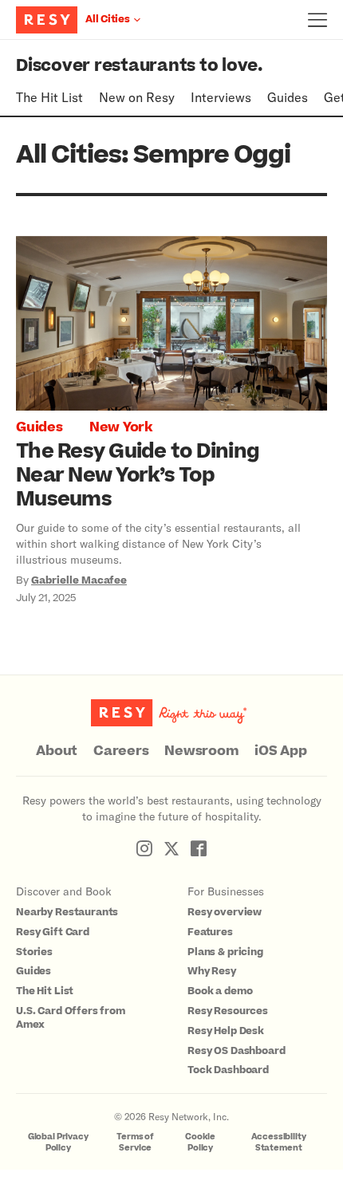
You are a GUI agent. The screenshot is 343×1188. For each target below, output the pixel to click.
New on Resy (137, 96)
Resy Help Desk (225, 1031)
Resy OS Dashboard (236, 1051)
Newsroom (201, 751)
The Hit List (49, 96)
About (56, 751)
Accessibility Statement (278, 1142)
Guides (287, 96)
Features (210, 932)
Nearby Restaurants (67, 912)
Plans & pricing (225, 952)
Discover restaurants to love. (139, 65)
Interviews (221, 96)
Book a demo (219, 991)
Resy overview (224, 912)
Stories (34, 952)
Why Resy (211, 971)
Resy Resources (227, 1011)
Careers (120, 751)
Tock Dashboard (228, 1070)
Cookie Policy (200, 1142)
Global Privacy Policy (58, 1142)
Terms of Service (135, 1142)
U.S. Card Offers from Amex (70, 1018)
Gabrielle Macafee (79, 580)
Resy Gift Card (52, 932)
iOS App (280, 751)
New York (120, 427)
